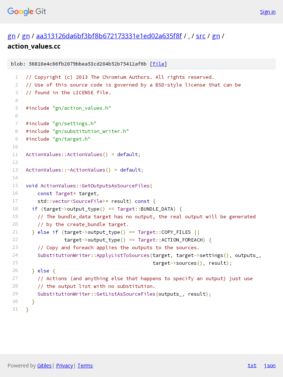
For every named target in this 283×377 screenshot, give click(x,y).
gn (11, 35)
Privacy (64, 365)
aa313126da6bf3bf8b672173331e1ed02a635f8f (109, 35)
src (201, 35)
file (158, 64)
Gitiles (44, 365)
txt (252, 365)
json (270, 365)
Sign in (268, 11)
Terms (85, 365)
